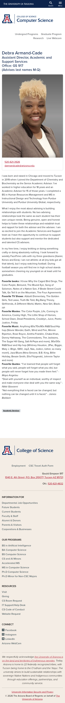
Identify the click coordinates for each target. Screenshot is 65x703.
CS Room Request (12, 600)
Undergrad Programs (26, 34)
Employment (19, 465)
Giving (5, 596)
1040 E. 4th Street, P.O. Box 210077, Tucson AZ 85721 (34, 477)
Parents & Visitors (11, 524)
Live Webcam (54, 38)
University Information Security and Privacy (32, 692)
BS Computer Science (14, 554)
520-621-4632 (55, 483)
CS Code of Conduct (13, 609)
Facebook (10, 630)
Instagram (10, 634)
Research (38, 38)
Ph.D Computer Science (15, 572)
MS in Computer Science (15, 567)
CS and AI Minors (11, 558)
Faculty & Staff (10, 516)
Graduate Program (51, 34)
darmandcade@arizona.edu (20, 165)
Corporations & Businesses (16, 529)
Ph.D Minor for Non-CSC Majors (19, 576)
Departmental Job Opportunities (20, 503)
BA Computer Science (14, 550)
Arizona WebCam (11, 643)
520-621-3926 (12, 162)
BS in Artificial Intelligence (16, 545)
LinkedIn (10, 639)
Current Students (11, 511)
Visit (4, 592)
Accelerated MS (11, 563)
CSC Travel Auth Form (41, 465)
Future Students (11, 507)
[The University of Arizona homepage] (18, 4)
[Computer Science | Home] (32, 19)
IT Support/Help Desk (13, 605)
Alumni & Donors (11, 520)
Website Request (11, 614)
